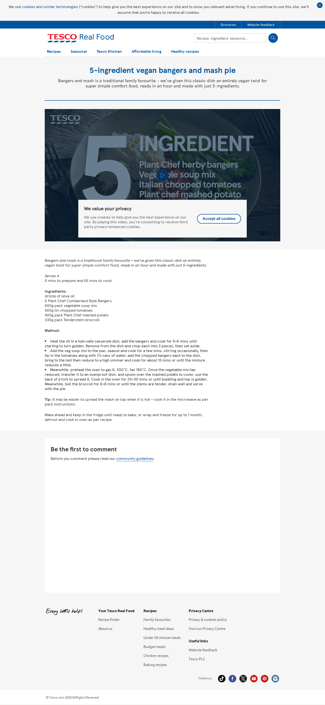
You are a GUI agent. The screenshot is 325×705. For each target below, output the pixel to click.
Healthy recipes (185, 51)
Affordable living (146, 51)
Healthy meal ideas (158, 628)
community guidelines (134, 458)
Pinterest (264, 678)
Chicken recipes (156, 655)
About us (105, 628)
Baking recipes (155, 664)
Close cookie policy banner (320, 5)
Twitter (243, 678)
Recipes (54, 51)
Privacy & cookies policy (208, 619)
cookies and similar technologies (50, 6)
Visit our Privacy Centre (207, 628)
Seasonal (79, 51)
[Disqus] (162, 526)
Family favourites (157, 619)
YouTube (254, 678)
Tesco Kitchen (109, 51)
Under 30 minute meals (162, 637)
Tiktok (222, 678)
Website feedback (203, 650)
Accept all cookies (219, 219)
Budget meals (154, 646)
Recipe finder (108, 619)
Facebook (232, 678)
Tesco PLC (197, 659)
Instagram (275, 678)
